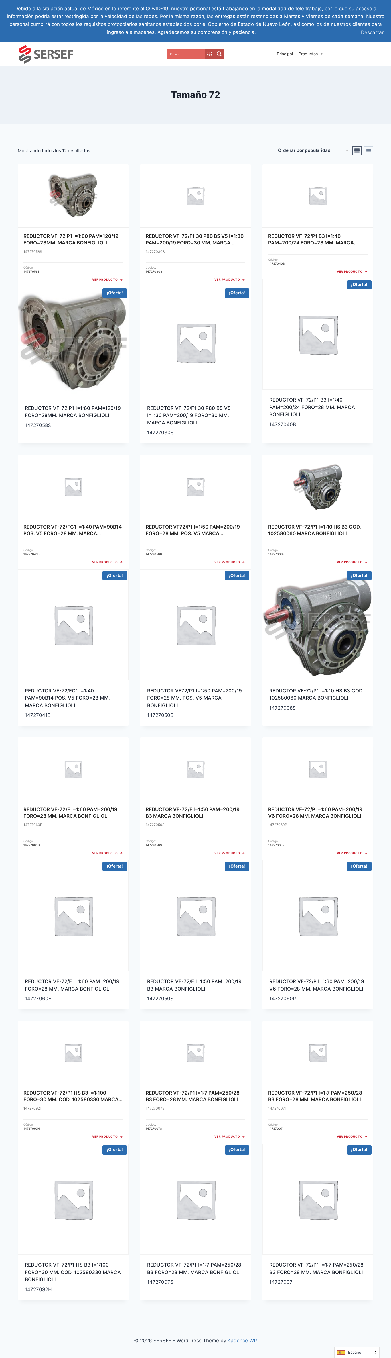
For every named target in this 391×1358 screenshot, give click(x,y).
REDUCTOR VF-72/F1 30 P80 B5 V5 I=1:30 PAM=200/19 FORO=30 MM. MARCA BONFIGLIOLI (189, 415)
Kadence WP (242, 1340)
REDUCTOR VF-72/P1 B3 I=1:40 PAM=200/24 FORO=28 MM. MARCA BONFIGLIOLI (312, 407)
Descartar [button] (372, 32)
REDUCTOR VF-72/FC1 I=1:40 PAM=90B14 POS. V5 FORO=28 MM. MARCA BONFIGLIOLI (67, 698)
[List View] (368, 150)
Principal (285, 53)
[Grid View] (357, 150)
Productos (308, 53)
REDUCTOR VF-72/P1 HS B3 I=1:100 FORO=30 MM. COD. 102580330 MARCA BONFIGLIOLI (73, 1272)
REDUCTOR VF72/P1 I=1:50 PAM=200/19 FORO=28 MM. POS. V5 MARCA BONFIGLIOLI (194, 698)
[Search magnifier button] (219, 54)
